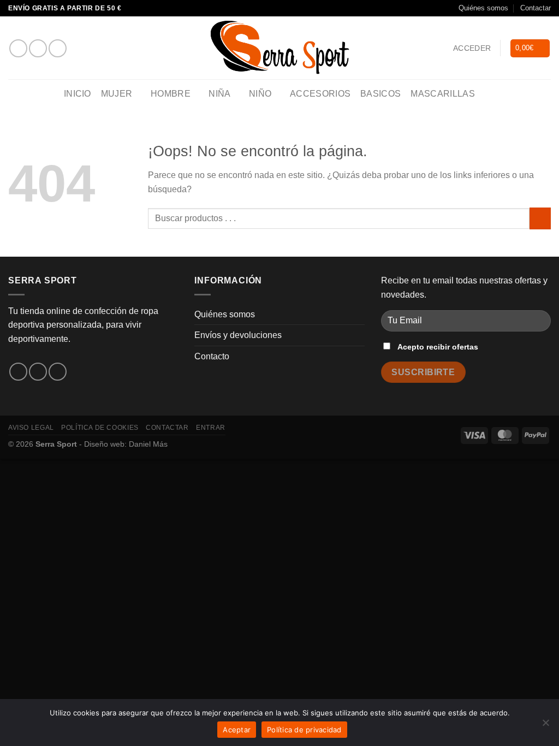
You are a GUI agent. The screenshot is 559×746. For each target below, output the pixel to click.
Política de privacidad (304, 729)
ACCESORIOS (320, 93)
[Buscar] (490, 94)
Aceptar (237, 729)
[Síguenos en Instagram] (38, 48)
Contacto (211, 356)
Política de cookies (100, 427)
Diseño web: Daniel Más (126, 444)
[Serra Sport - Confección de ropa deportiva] (279, 47)
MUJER (117, 93)
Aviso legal (31, 427)
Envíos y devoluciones (238, 335)
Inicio (77, 93)
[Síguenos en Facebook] (18, 48)
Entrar (210, 427)
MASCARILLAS (443, 93)
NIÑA (219, 93)
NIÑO (260, 93)
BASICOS (380, 93)
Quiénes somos (483, 8)
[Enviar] (540, 218)
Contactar (535, 8)
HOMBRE (171, 93)
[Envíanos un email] (58, 48)
